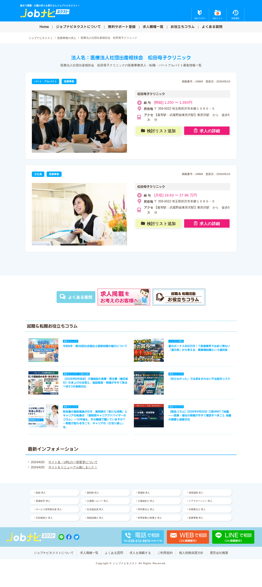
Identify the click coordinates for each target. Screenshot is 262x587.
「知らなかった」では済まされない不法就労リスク (199, 378)
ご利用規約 (165, 552)
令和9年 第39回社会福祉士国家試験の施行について (95, 346)
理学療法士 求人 (146, 509)
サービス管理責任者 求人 (49, 509)
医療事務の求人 (66, 37)
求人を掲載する (140, 552)
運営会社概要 (219, 552)
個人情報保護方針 (191, 552)
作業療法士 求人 (197, 509)
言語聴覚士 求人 (44, 517)
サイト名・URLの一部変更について (73, 462)
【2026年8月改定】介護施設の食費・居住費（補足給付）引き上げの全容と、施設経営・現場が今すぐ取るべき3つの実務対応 (95, 382)
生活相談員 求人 (95, 509)
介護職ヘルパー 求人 (97, 501)
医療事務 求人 (196, 517)
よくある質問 (212, 26)
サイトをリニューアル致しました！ (72, 467)
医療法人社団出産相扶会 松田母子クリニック (109, 37)
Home (44, 26)
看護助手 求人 (43, 501)
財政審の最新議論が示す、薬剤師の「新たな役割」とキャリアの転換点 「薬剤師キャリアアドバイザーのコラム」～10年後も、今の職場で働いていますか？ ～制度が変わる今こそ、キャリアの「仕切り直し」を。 (95, 419)
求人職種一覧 (153, 26)
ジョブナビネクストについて (78, 26)
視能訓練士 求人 (95, 517)
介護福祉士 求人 (146, 501)
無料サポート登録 (122, 26)
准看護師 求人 (196, 492)
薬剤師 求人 (93, 492)
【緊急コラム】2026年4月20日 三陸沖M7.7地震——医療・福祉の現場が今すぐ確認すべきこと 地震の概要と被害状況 (199, 415)
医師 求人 (41, 492)
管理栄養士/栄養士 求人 (150, 517)
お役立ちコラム (183, 26)
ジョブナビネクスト (41, 37)
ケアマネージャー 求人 (200, 501)
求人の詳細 (210, 131)
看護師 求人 (144, 492)
